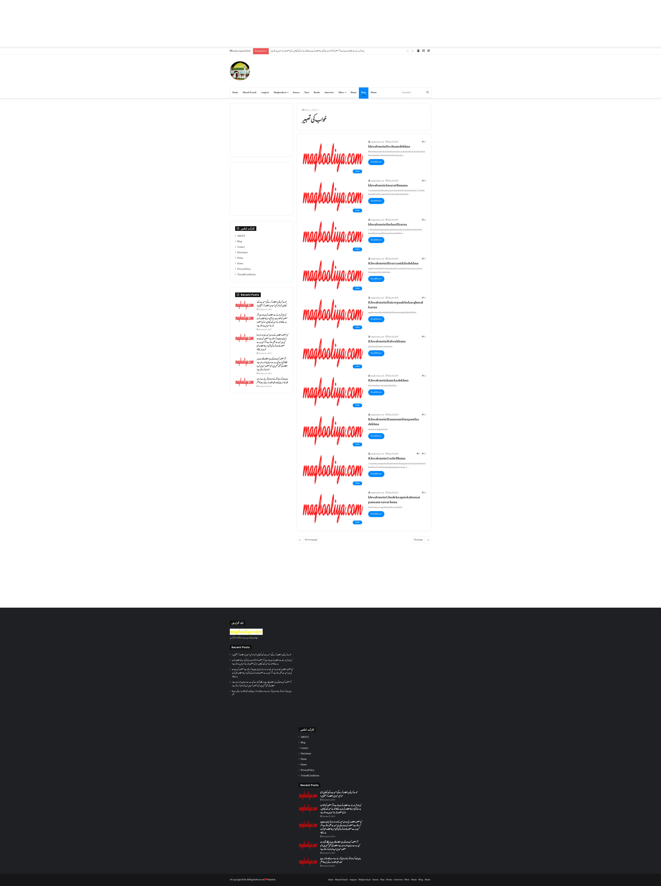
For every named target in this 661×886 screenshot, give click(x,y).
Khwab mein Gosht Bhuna (386, 459)
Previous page (311, 540)
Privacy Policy (244, 269)
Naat (306, 93)
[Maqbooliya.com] (240, 70)
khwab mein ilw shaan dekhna (389, 147)
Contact (241, 247)
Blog (363, 93)
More (341, 93)
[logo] (246, 634)
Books (317, 93)
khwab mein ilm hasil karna (387, 225)
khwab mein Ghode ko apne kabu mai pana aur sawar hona (394, 500)
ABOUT (241, 236)
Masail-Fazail (249, 93)
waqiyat (265, 93)
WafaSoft (271, 880)
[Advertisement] (330, 24)
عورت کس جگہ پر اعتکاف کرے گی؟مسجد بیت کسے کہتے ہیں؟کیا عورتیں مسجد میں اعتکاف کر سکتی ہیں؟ (272, 304)
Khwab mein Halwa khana (387, 342)
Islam (235, 93)
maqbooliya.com (377, 142)
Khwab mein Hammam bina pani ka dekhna (393, 422)
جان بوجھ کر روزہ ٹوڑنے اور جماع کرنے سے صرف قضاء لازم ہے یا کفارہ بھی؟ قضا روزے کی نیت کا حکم (272, 381)
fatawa (296, 93)
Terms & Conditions (246, 275)
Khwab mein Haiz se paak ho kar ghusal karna (395, 305)
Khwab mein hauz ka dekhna (388, 381)
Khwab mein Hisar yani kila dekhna (393, 264)
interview (329, 93)
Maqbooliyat (280, 93)
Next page (418, 540)
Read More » (376, 162)
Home (353, 93)
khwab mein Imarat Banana (388, 186)
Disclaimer (242, 253)
